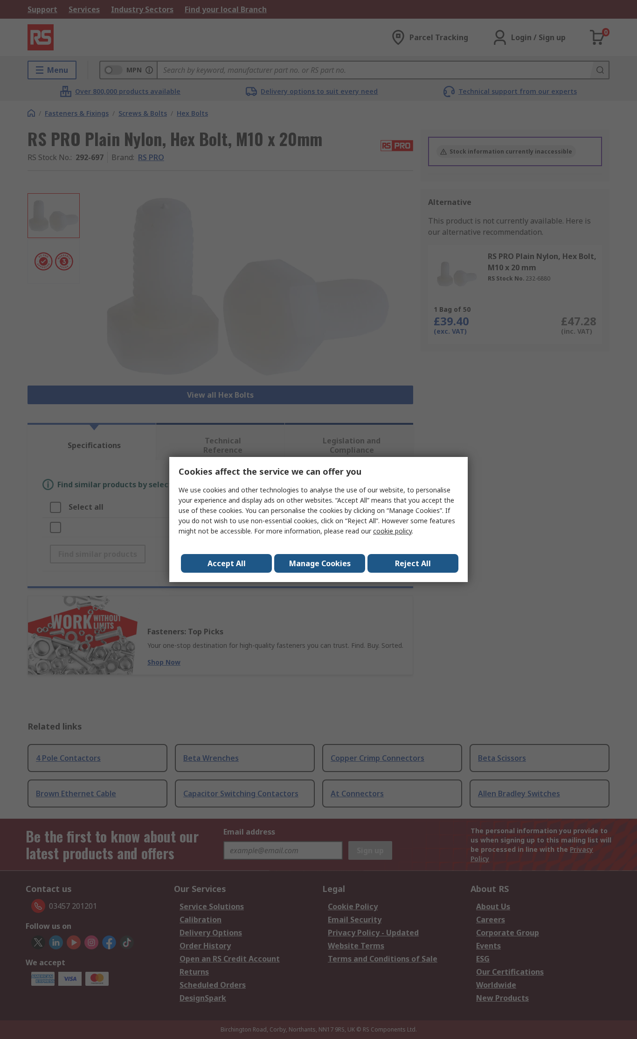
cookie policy (392, 531)
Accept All (227, 563)
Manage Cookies (320, 563)
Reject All (413, 563)
